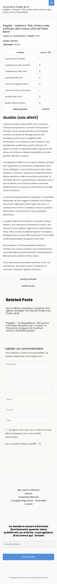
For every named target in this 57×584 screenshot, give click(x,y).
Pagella (30, 36)
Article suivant (28, 286)
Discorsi (28, 493)
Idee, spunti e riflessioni (28, 490)
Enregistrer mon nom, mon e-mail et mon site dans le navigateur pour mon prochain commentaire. (28, 433)
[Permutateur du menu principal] (51, 3)
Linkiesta (14, 41)
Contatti (28, 504)
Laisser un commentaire (14, 36)
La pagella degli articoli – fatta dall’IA (28, 500)
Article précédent (28, 279)
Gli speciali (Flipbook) (28, 497)
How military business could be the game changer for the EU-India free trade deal (28, 310)
